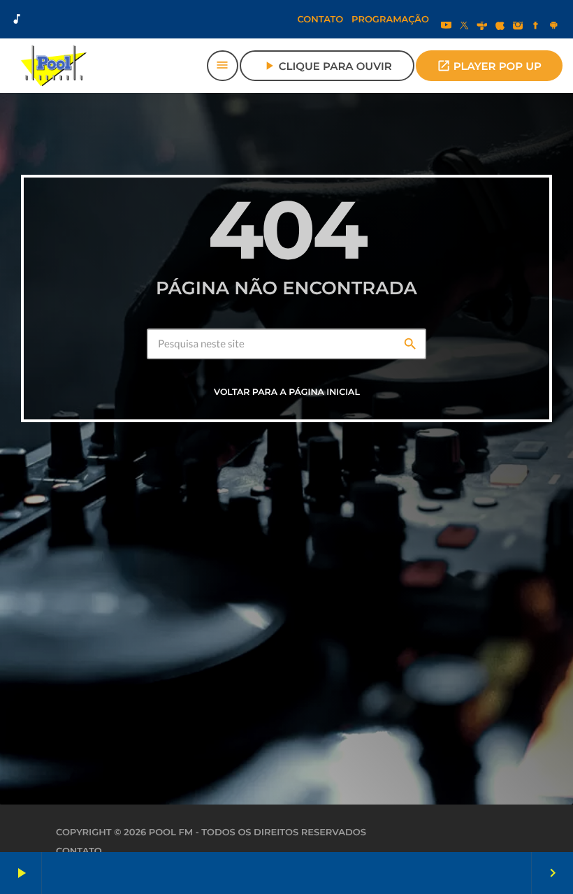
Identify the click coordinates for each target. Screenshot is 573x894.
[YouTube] (446, 26)
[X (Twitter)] (464, 26)
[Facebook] (536, 26)
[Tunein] (482, 26)
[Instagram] (517, 26)
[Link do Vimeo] (53, 65)
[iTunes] (500, 26)
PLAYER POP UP (489, 66)
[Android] (553, 26)
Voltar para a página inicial (287, 392)
